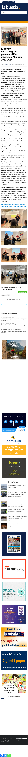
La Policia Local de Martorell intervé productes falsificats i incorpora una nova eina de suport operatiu (17, 504)
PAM (8, 295)
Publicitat (16, 740)
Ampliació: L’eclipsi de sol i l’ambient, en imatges (13, 325)
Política (18, 299)
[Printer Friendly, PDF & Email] (22, 292)
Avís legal (8, 740)
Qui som (12, 740)
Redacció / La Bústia (7, 64)
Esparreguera (11, 299)
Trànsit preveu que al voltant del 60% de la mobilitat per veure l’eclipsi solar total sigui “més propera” (13, 331)
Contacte (7, 741)
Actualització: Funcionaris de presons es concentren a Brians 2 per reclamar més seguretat (17, 519)
